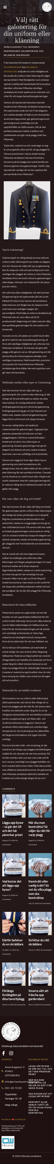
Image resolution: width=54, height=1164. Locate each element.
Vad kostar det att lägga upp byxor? (11, 885)
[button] (5, 7)
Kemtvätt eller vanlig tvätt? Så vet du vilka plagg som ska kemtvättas (39, 890)
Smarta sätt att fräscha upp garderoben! (38, 995)
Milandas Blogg (38, 1059)
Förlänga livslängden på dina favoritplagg (13, 995)
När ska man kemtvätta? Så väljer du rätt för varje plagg (40, 1084)
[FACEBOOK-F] (4, 1053)
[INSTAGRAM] (11, 1053)
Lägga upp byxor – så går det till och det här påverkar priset (40, 1070)
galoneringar (12, 67)
